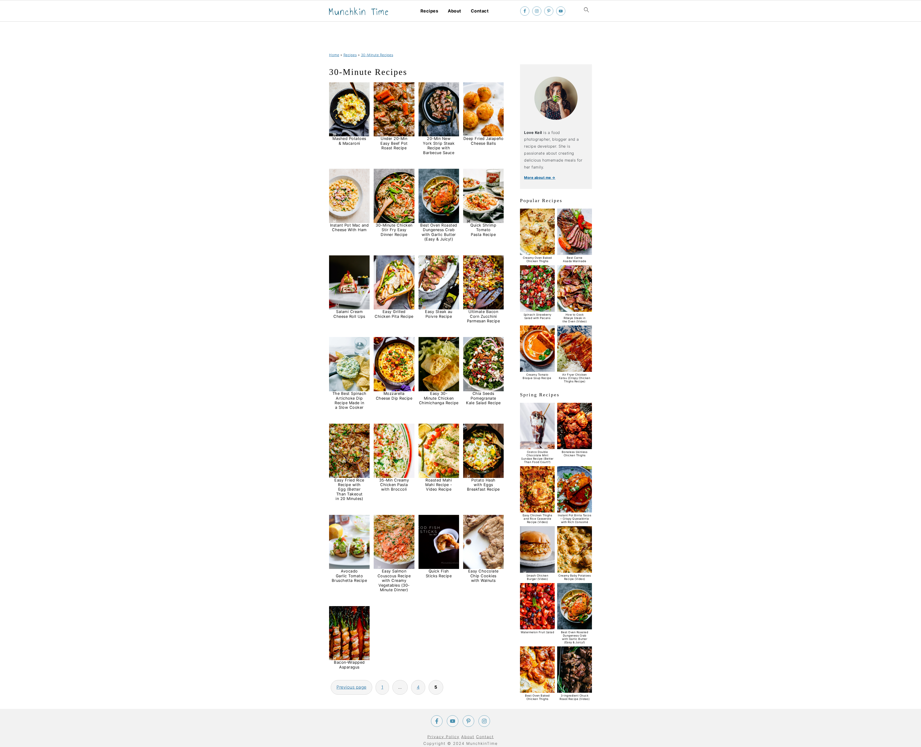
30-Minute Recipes (377, 55)
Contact (480, 10)
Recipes (429, 10)
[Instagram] (484, 721)
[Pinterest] (468, 721)
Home (334, 55)
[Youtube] (452, 721)
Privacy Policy (443, 736)
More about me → (539, 177)
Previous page (351, 687)
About (454, 10)
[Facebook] (437, 721)
